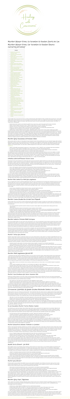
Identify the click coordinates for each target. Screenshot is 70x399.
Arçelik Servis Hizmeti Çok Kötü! (16, 77)
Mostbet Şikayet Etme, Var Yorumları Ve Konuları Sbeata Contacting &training (16, 103)
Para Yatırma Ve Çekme (15, 84)
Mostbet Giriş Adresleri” (15, 78)
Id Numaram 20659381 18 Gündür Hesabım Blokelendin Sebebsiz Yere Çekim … (17, 70)
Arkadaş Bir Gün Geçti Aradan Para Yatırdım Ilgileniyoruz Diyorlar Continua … (17, 109)
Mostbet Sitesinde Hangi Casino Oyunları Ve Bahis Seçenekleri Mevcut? (16, 112)
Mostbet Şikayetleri (14, 82)
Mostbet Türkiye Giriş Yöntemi (16, 63)
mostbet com (10, 145)
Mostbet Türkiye (13, 85)
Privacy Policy (41, 397)
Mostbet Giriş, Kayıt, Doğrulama (16, 79)
